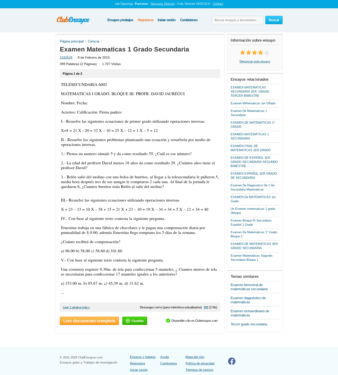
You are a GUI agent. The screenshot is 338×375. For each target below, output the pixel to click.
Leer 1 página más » (76, 307)
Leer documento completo (89, 320)
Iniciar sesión (166, 20)
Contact (218, 4)
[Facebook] (231, 364)
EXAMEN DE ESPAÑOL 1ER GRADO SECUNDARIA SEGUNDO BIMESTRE (254, 162)
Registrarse (145, 20)
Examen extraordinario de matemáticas (250, 313)
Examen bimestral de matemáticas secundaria (249, 287)
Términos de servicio (199, 370)
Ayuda (164, 357)
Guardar (138, 321)
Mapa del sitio (195, 357)
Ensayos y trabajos (120, 20)
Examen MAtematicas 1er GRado (253, 103)
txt (206, 307)
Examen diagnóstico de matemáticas (248, 300)
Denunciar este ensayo (255, 61)
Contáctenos (189, 20)
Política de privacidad (200, 363)
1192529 (66, 57)
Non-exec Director (163, 4)
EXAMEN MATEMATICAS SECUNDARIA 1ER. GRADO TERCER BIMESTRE (250, 91)
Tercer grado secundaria (249, 324)
